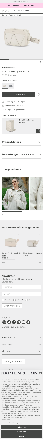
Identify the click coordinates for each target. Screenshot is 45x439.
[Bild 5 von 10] (19, 59)
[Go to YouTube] (23, 322)
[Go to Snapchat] (28, 322)
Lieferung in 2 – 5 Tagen (15, 102)
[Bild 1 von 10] (2, 59)
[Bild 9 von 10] (37, 59)
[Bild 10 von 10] (41, 59)
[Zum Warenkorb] (38, 131)
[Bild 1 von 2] (12, 211)
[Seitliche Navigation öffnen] (40, 10)
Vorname (8, 287)
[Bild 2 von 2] (31, 211)
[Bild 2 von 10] (6, 59)
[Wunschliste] (5, 10)
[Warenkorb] (8, 10)
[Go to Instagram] (4, 322)
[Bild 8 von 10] (32, 59)
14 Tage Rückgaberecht (15, 110)
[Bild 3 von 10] (11, 59)
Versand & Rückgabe (20, 1)
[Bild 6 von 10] (24, 59)
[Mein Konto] (2, 10)
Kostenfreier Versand (14, 106)
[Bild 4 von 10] (15, 59)
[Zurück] (35, 62)
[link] (12, 245)
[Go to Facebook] (9, 322)
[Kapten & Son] (21, 10)
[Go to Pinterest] (19, 322)
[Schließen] (40, 5)
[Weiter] (39, 62)
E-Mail (6, 294)
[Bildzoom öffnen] (21, 37)
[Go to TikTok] (14, 322)
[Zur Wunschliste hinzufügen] (38, 94)
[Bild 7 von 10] (28, 59)
